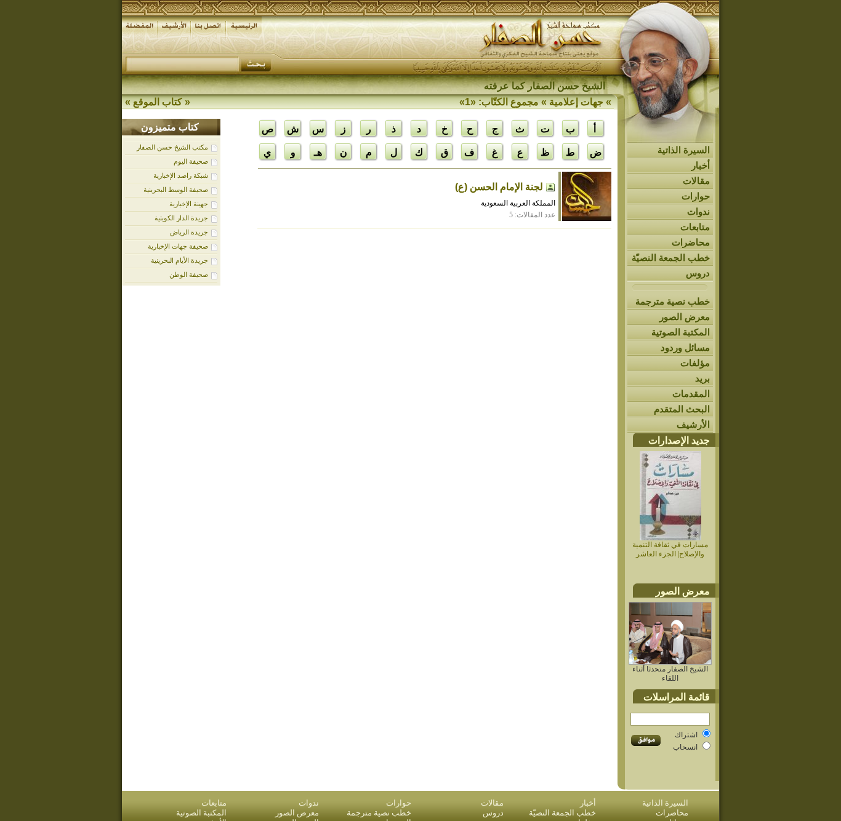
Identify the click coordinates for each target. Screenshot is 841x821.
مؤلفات (695, 363)
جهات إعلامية (576, 102)
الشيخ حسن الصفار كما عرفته (544, 86)
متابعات (695, 227)
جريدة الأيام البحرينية (179, 260)
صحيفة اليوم (191, 161)
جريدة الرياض (189, 232)
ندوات (698, 211)
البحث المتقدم (682, 409)
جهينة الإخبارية (188, 203)
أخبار (700, 165)
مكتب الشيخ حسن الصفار (172, 147)
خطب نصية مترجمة (672, 301)
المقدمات (691, 393)
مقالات (696, 180)
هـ (318, 152)
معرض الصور (684, 316)
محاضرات (691, 242)
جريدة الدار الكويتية (181, 218)
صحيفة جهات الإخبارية (178, 246)
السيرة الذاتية (684, 150)
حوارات (696, 196)
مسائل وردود (685, 347)
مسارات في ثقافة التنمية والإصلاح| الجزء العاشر (670, 549)
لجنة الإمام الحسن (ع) (499, 187)
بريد (702, 378)
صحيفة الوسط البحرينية (175, 189)
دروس (698, 273)
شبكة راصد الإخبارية (180, 175)
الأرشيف (693, 424)
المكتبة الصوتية (680, 332)
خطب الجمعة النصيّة (671, 257)
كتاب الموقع (157, 102)
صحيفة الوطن (188, 274)
